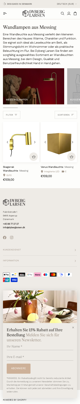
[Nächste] (35, 142)
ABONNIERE (18, 368)
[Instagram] (11, 237)
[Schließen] (74, 327)
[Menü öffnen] (6, 13)
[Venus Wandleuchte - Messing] (59, 142)
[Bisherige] (7, 142)
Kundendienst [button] (12, 249)
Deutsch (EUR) (65, 4)
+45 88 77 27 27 (11, 224)
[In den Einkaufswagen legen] (33, 156)
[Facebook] (4, 237)
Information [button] (11, 260)
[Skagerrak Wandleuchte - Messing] (21, 142)
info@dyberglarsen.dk (14, 227)
